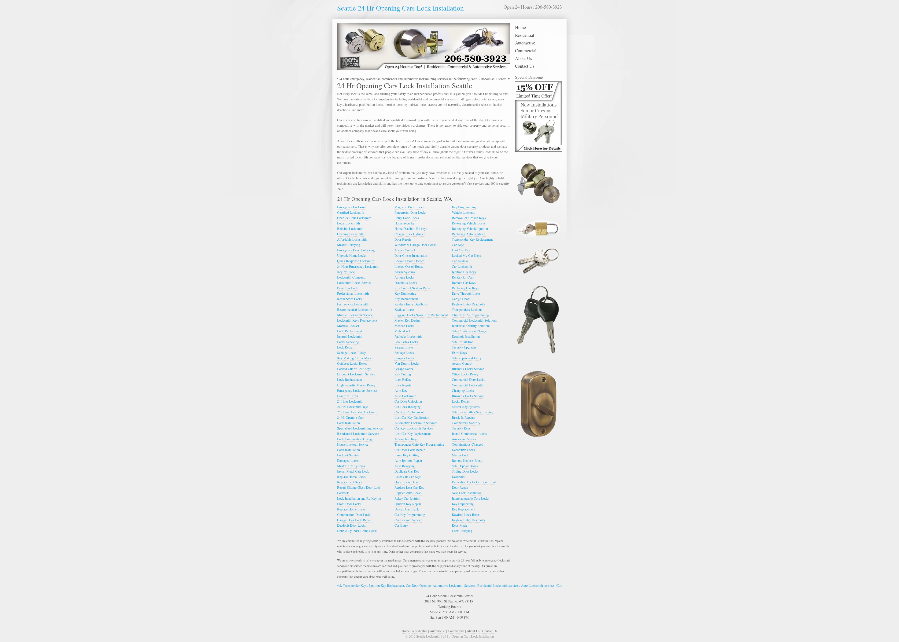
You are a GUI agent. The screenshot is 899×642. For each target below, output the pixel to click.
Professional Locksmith (353, 293)
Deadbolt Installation (466, 336)
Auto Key (400, 390)
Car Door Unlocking (408, 401)
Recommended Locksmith (354, 309)
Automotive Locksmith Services (415, 423)
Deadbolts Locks (405, 282)
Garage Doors (403, 369)
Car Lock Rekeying (407, 406)
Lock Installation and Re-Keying (359, 498)
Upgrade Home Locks (351, 255)
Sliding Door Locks (465, 471)
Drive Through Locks (466, 293)
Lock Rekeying (462, 530)
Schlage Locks (404, 352)
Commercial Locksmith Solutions (474, 320)
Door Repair (402, 239)
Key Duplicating (405, 293)
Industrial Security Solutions (471, 325)
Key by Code (346, 272)
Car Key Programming (409, 514)
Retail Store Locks (349, 299)
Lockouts (343, 493)
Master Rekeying (348, 244)
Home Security (404, 223)
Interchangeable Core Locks (470, 498)
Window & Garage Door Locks (415, 244)
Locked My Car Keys (466, 255)
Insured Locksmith (349, 336)
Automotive (525, 43)
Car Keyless (460, 261)
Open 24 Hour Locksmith (354, 218)
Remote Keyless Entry (467, 460)
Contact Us (524, 66)
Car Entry (401, 525)
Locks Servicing (348, 342)
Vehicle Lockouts (463, 212)
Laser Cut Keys (347, 396)
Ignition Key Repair (407, 504)
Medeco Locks (404, 325)
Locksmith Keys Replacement (357, 320)
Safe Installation (462, 342)
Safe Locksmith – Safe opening (472, 412)
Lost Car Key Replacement (412, 433)
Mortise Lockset (348, 325)
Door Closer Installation (410, 255)
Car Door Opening (382, 585)
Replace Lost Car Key (409, 487)
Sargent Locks (404, 347)
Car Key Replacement (409, 412)
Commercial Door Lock (536, 585)
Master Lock (460, 455)
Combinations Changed (467, 444)
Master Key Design (407, 320)
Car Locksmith (462, 266)
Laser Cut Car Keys (407, 476)
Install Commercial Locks (469, 433)
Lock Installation (348, 423)
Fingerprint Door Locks (410, 212)
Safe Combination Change (469, 331)
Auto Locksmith (405, 396)
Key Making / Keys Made (354, 358)
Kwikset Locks (404, 309)
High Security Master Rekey (356, 385)
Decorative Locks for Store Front (474, 482)
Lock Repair (345, 347)
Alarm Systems (404, 272)
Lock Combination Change (355, 439)
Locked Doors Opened (409, 261)
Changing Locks (463, 390)
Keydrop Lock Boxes (466, 514)
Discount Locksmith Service (356, 374)
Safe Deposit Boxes (465, 466)
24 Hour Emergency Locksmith (358, 266)
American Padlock (464, 439)
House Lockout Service (352, 444)
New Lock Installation (467, 493)
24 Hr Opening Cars (350, 417)
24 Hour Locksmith (350, 401)
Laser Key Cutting (406, 455)
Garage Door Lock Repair (354, 520)
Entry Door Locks (406, 218)
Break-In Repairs (463, 417)
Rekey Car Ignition (407, 498)
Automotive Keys (406, 439)
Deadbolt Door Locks (351, 525)
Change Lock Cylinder (409, 234)
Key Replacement (406, 299)
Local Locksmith (348, 223)
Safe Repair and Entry (466, 358)
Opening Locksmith (350, 234)
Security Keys (461, 428)
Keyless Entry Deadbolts (411, 304)
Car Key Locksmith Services (413, 428)
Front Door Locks (349, 504)
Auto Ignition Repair (408, 460)
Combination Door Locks (354, 514)
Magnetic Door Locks (409, 207)
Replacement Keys (349, 482)
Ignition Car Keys (464, 272)
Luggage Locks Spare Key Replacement (421, 315)
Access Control (404, 250)
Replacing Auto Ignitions (469, 234)
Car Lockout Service (408, 520)
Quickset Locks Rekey (352, 363)
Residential (524, 35)
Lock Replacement (349, 331)
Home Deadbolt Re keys (410, 228)
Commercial (525, 50)
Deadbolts (458, 476)
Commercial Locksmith (467, 385)
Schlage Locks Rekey (351, 352)
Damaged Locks (348, 460)
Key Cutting (402, 374)
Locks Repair (461, 401)
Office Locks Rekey (465, 374)
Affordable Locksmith (352, 239)
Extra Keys (459, 352)
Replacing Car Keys (465, 288)
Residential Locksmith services (462, 585)
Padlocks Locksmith (408, 336)
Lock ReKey (402, 379)
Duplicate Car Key (406, 471)
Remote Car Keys (464, 282)
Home (520, 27)
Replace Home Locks (351, 476)
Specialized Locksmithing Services (360, 428)
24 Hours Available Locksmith (357, 412)
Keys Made (459, 525)
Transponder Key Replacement (472, 239)
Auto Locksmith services (502, 585)
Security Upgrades (464, 347)
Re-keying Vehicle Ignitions (470, 228)
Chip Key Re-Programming (470, 315)
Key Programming (464, 207)
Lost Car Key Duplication (411, 417)
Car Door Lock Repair (409, 450)
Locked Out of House (408, 266)
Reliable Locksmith (350, 228)
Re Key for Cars (463, 277)
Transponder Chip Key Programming (419, 444)
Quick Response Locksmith (355, 261)
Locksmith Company (351, 277)
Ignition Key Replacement (350, 585)
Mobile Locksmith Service (355, 315)
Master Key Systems (351, 466)
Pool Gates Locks (406, 342)
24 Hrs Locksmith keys (352, 406)
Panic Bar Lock (347, 288)
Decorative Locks (463, 450)
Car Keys (458, 244)
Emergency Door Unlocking (356, 250)
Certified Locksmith (350, 212)
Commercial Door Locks (468, 379)
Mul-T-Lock (402, 331)
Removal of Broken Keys (469, 218)
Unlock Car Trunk (406, 509)
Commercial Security (466, 423)
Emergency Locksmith (352, 207)
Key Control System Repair (413, 288)
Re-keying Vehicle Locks (469, 223)
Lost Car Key (461, 250)
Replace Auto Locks (408, 493)
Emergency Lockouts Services (357, 390)
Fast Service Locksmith (352, 304)
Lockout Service (348, 455)
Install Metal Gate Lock (353, 471)
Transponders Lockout (467, 309)
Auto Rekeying (404, 466)
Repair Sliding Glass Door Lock (358, 487)
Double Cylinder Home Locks (357, 530)
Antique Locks (404, 277)
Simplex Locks (404, 358)
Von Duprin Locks (406, 363)
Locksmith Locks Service (354, 282)
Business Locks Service (468, 369)
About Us (523, 58)
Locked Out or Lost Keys (354, 369)
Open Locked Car (406, 482)
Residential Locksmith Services (358, 433)
